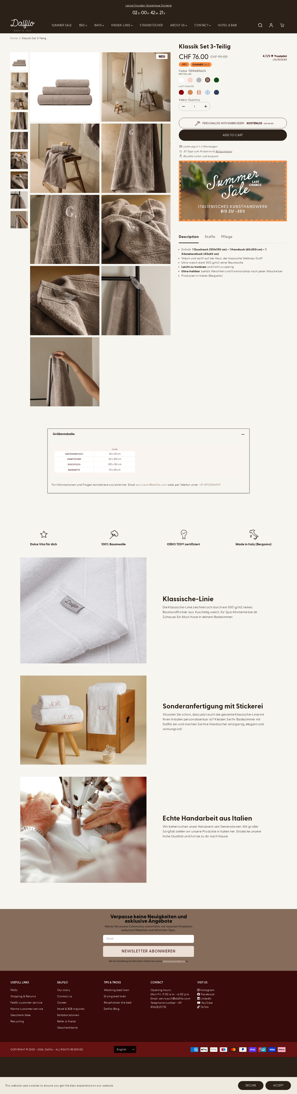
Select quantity (189, 100)
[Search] (260, 25)
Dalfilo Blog (111, 1009)
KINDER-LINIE (121, 25)
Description (189, 237)
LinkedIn (205, 998)
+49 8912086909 (209, 485)
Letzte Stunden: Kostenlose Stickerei (148, 5)
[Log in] (271, 25)
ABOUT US (177, 25)
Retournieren (224, 151)
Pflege (226, 237)
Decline (250, 1085)
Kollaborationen (68, 1015)
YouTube (206, 1003)
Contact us (64, 996)
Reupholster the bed (118, 1002)
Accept (278, 1085)
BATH (98, 25)
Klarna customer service (27, 1009)
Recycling (17, 1021)
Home (14, 38)
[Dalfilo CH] (23, 25)
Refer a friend (66, 1021)
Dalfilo (49, 1049)
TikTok (204, 1007)
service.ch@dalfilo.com (151, 485)
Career (62, 1002)
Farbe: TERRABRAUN (192, 71)
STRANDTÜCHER (151, 25)
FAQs (14, 990)
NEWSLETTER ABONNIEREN (149, 951)
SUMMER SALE (62, 25)
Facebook (207, 994)
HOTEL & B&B (227, 25)
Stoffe (210, 237)
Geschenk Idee (21, 1015)
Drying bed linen (115, 996)
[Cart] (282, 25)
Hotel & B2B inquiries (70, 1009)
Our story (63, 990)
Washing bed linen (116, 990)
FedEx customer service (26, 1002)
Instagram (207, 990)
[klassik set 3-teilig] (64, 87)
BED (82, 25)
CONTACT (201, 25)
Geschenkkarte (67, 1027)
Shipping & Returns (23, 996)
